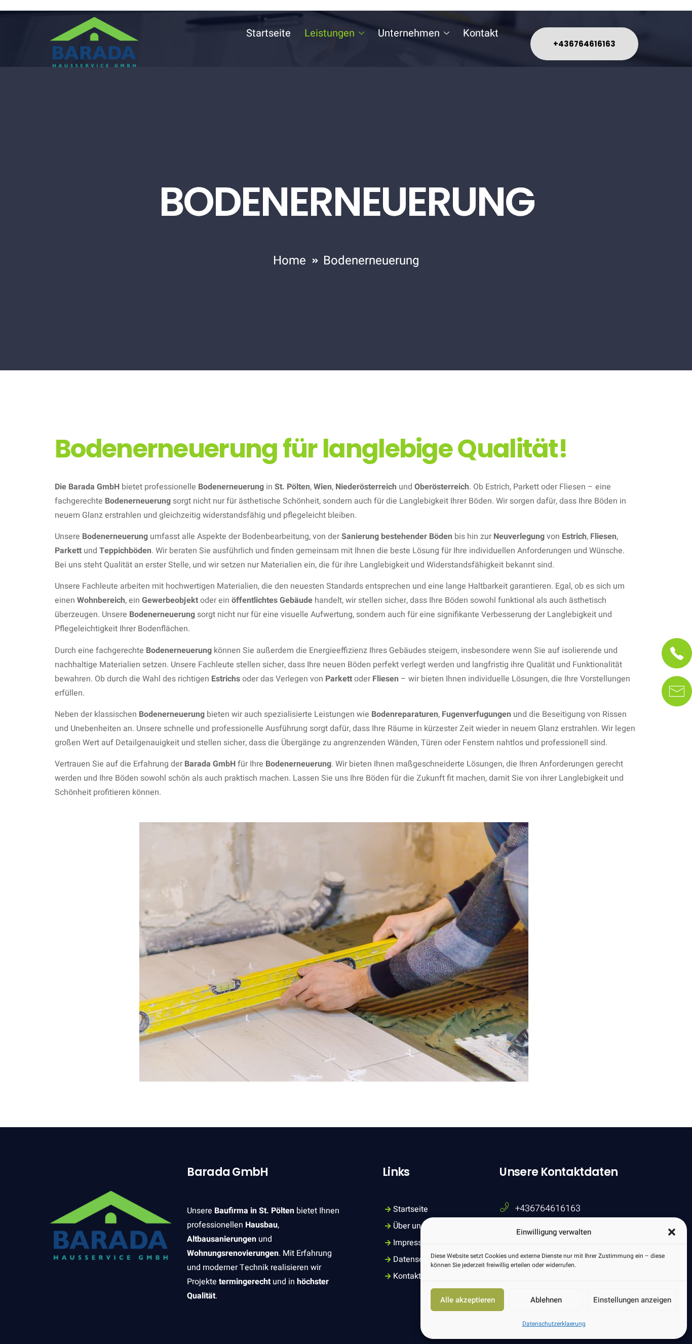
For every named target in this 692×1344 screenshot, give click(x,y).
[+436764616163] (504, 1207)
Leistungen (329, 33)
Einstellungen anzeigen (632, 1299)
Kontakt (480, 33)
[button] (672, 1232)
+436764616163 (548, 1208)
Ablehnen (546, 1299)
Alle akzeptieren (467, 1299)
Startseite (268, 33)
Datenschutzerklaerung (554, 1323)
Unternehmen (409, 33)
